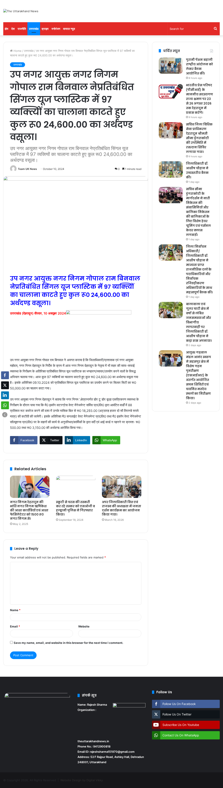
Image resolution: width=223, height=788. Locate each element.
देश (13, 28)
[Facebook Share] (5, 375)
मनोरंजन (56, 28)
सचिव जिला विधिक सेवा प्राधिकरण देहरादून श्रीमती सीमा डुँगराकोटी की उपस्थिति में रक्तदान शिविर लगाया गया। (199, 138)
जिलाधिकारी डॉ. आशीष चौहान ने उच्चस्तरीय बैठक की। (197, 170)
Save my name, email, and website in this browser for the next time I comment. (68, 642)
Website (84, 626)
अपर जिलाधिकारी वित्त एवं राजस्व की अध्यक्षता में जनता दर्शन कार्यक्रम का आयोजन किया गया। (121, 508)
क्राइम (45, 28)
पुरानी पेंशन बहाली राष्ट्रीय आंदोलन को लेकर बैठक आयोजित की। (199, 66)
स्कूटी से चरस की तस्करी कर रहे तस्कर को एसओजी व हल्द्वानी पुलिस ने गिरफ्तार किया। (75, 508)
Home (17, 50)
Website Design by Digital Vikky (81, 780)
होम (6, 28)
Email (15, 626)
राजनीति (22, 28)
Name (15, 610)
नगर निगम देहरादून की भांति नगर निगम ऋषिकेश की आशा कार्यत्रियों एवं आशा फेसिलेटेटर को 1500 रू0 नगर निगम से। (29, 510)
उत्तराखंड (34, 28)
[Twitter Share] (5, 385)
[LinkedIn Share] (5, 395)
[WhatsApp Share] (5, 405)
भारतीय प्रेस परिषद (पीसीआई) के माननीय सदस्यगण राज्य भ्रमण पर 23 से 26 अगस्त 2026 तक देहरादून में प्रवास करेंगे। (199, 99)
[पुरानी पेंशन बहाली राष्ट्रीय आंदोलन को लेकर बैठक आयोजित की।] (171, 65)
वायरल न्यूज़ (69, 28)
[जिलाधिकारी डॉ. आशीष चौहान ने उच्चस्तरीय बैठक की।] (171, 169)
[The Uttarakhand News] (20, 11)
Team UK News (27, 169)
